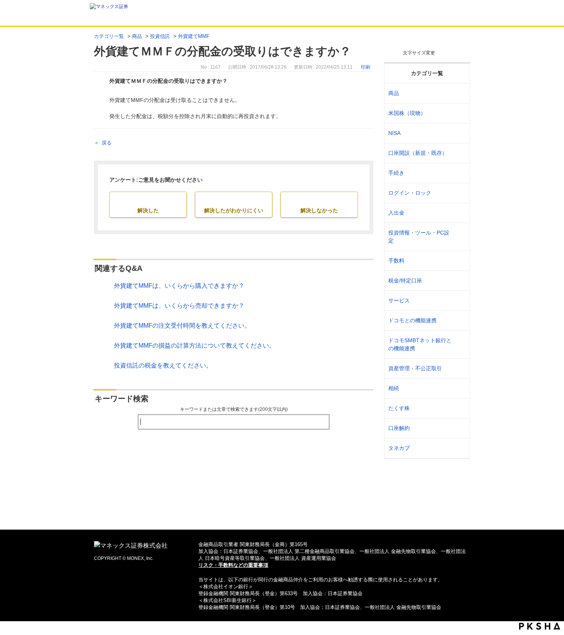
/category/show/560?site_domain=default (459, 113)
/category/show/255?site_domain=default (459, 280)
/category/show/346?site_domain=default (459, 133)
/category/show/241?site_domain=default (459, 153)
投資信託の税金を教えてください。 (163, 365)
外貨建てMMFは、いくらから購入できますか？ (179, 285)
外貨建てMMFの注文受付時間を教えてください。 (182, 325)
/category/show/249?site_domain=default (459, 213)
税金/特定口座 (405, 280)
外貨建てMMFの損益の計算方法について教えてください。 (194, 345)
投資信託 (160, 36)
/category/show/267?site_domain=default (459, 93)
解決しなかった (319, 210)
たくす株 (399, 408)
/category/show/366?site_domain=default (459, 368)
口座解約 (399, 428)
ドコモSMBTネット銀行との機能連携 (420, 344)
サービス (399, 300)
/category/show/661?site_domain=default (459, 320)
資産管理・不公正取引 (415, 368)
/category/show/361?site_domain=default (459, 193)
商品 (137, 36)
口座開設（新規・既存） (417, 153)
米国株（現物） (407, 113)
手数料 (396, 261)
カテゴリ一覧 (109, 36)
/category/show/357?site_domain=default (459, 237)
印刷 (365, 67)
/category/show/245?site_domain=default (459, 173)
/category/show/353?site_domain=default (459, 300)
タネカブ (399, 448)
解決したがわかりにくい (233, 210)
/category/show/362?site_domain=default (459, 261)
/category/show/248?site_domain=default (459, 388)
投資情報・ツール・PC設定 (418, 237)
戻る (107, 142)
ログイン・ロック (409, 193)
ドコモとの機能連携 (412, 320)
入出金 (396, 213)
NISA (394, 133)
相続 (393, 388)
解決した (148, 210)
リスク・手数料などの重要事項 (233, 565)
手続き (396, 173)
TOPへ (282, 511)
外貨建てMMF (193, 36)
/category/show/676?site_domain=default (459, 344)
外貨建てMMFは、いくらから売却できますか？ (179, 305)
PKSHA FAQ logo (539, 626)
